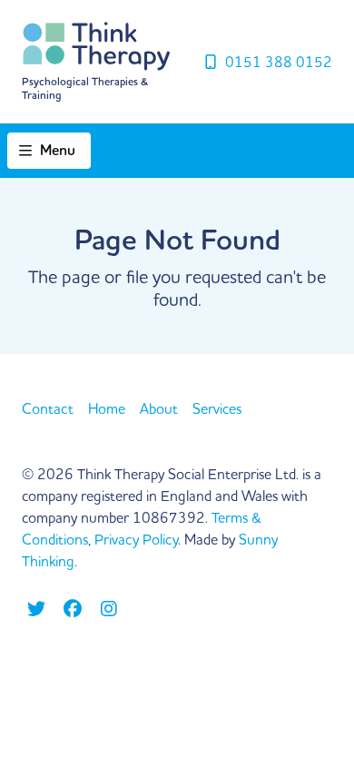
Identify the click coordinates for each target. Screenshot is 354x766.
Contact (48, 408)
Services (216, 408)
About (159, 408)
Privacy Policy (136, 539)
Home (106, 408)
